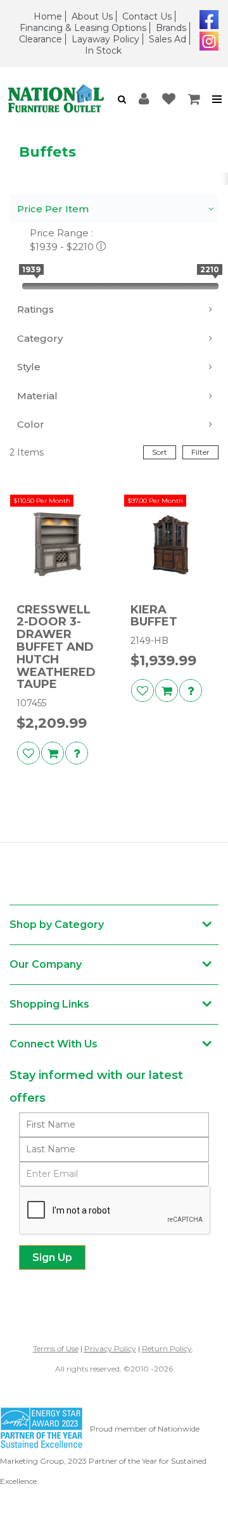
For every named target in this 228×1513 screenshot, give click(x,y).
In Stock (103, 50)
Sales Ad (167, 39)
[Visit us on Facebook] (207, 18)
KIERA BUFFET (153, 616)
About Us (92, 16)
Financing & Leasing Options (83, 27)
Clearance (40, 39)
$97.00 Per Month (155, 501)
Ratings (35, 309)
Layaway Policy (105, 39)
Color (30, 424)
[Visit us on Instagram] (207, 40)
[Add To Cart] (52, 753)
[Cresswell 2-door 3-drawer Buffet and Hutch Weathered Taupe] (57, 544)
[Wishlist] (169, 99)
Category (40, 338)
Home (48, 16)
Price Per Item (53, 209)
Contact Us (147, 16)
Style (29, 367)
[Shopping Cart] (194, 99)
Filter (200, 452)
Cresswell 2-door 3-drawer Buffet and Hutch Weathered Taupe (56, 648)
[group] (76, 753)
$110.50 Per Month (41, 501)
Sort (159, 452)
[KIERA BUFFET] (171, 544)
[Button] (217, 99)
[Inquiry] (76, 753)
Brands (171, 27)
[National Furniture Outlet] (55, 99)
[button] (121, 99)
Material (37, 396)
